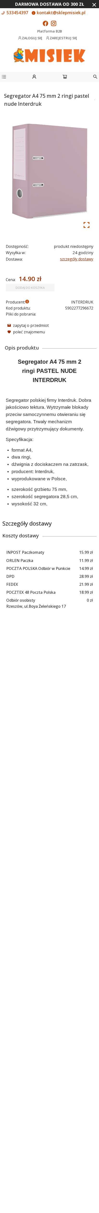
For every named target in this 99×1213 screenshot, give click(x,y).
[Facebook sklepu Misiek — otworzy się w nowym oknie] (45, 23)
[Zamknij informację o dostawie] (94, 5)
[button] (3, 77)
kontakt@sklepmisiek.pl (61, 12)
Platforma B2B (49, 31)
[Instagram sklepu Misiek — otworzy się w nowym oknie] (53, 23)
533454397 (16, 12)
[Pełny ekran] (86, 225)
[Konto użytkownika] (34, 77)
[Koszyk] (64, 77)
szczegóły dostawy (76, 259)
